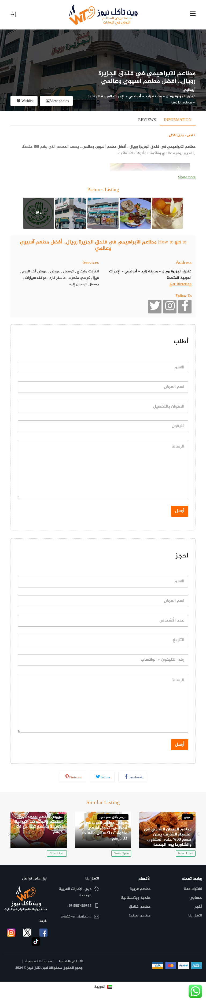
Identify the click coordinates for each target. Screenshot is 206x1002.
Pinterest (75, 778)
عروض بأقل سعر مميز (113, 817)
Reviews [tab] (147, 120)
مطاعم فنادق (139, 907)
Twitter (105, 778)
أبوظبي (189, 90)
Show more (187, 177)
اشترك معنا (193, 889)
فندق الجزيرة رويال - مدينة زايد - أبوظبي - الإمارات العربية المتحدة (142, 96)
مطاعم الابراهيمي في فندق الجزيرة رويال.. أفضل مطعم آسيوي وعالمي (139, 147)
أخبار (198, 907)
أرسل (179, 511)
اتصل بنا (195, 915)
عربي (187, 817)
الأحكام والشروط (71, 961)
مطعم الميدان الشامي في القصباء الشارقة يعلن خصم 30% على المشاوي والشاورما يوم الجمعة (168, 837)
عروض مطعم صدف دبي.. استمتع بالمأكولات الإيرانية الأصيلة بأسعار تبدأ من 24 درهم (38, 824)
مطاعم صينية (139, 915)
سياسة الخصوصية (38, 961)
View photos (59, 101)
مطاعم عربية (140, 889)
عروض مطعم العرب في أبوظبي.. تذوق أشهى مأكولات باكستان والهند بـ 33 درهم (103, 830)
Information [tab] (178, 120)
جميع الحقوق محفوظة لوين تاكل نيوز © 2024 (49, 968)
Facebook (135, 778)
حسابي (196, 898)
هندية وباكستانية (135, 898)
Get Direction (181, 102)
